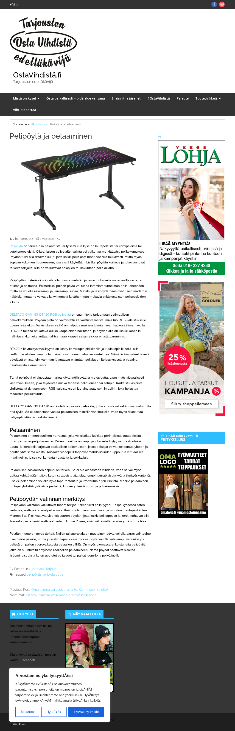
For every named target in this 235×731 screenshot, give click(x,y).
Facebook (27, 660)
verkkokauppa (52, 574)
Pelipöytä (16, 246)
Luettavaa (36, 569)
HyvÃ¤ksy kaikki (86, 712)
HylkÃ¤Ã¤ (54, 712)
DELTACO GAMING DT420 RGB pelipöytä (40, 314)
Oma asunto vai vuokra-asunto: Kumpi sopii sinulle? (69, 589)
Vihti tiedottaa (24, 110)
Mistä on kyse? (25, 98)
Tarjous (50, 569)
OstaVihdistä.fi (37, 75)
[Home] (33, 124)
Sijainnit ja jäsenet (126, 98)
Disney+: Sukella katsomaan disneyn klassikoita (61, 595)
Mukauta (27, 712)
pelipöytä (34, 574)
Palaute (183, 98)
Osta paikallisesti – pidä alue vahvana (75, 98)
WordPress (19, 724)
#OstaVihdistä (159, 98)
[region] (59, 695)
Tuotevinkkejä (207, 98)
